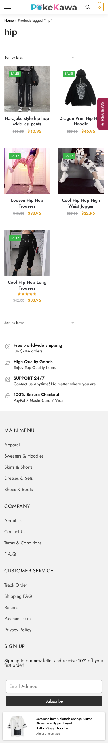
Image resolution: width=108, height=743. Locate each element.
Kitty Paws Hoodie (52, 728)
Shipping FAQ (18, 596)
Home (9, 20)
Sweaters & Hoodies (23, 456)
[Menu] (13, 7)
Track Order (15, 585)
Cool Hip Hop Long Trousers (27, 285)
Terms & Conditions (22, 542)
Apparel (12, 444)
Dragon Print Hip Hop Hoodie (81, 121)
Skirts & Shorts (18, 467)
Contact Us (14, 531)
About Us (13, 520)
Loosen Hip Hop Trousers (27, 203)
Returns (11, 607)
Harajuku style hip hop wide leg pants (27, 121)
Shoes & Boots (18, 489)
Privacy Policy (17, 629)
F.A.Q (10, 554)
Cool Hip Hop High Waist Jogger (81, 203)
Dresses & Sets (18, 478)
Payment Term (17, 618)
